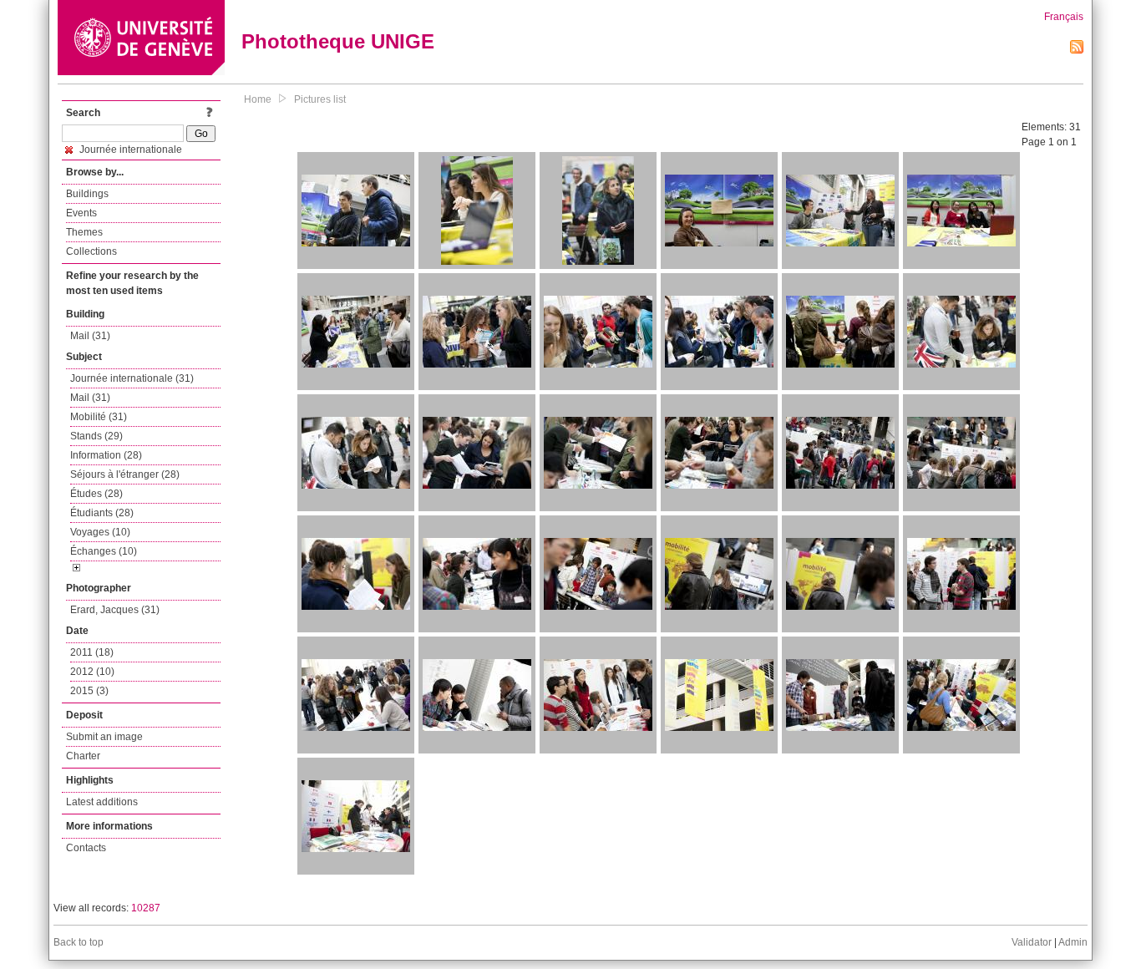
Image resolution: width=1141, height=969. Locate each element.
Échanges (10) (103, 551)
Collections (91, 251)
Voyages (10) (100, 532)
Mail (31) (90, 336)
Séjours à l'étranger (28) (125, 474)
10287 (145, 908)
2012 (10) (92, 671)
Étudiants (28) (102, 513)
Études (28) (96, 494)
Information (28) (106, 455)
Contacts (86, 848)
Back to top (78, 942)
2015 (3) (89, 691)
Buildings (87, 194)
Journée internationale (129, 149)
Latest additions (102, 802)
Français (1063, 17)
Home (257, 99)
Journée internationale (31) (132, 378)
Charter (83, 756)
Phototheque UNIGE (337, 41)
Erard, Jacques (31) (115, 610)
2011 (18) (92, 652)
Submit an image (104, 737)
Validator (1032, 942)
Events (81, 213)
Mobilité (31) (98, 417)
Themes (84, 232)
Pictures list (320, 99)
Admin (1073, 942)
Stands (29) (96, 436)
